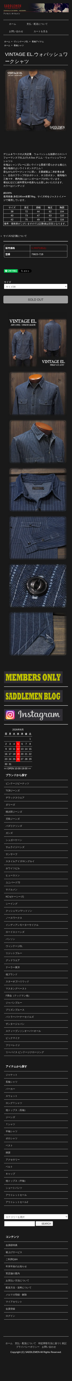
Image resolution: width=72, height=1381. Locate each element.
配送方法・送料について (18, 1287)
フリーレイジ (13, 1045)
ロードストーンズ (15, 932)
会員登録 (10, 1308)
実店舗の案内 (13, 1273)
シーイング (11, 903)
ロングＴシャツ (14, 1103)
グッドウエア (13, 960)
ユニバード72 (13, 882)
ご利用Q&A (12, 1259)
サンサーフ (11, 854)
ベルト (9, 1166)
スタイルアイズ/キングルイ (20, 861)
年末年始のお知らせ (16, 1266)
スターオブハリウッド (17, 981)
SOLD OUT (35, 299)
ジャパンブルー (14, 1002)
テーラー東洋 (13, 967)
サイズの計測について (15, 236)
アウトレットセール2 (17, 1202)
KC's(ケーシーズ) (15, 896)
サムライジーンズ (15, 847)
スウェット (11, 1096)
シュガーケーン (14, 840)
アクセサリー (13, 1159)
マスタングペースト (16, 988)
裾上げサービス (14, 1252)
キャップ (10, 1173)
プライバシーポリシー (28, 1346)
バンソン (10, 939)
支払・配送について (37, 24)
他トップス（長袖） (16, 1110)
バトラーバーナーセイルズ (20, 1016)
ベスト (9, 1145)
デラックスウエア (15, 797)
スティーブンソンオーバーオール (23, 1031)
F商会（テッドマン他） (18, 995)
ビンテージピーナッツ (17, 783)
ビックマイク (13, 1038)
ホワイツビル (13, 868)
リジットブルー (14, 953)
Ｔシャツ (10, 1124)
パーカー (10, 1089)
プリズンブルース (15, 1009)
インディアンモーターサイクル (22, 925)
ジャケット (11, 1074)
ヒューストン (13, 875)
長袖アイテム (38, 41)
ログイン (10, 1315)
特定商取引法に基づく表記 (52, 1343)
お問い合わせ (16, 31)
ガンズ (9, 833)
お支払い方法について (17, 1280)
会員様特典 (11, 1245)
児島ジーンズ (13, 818)
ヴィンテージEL (21, 41)
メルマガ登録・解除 (16, 1294)
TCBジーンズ (13, 790)
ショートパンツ (14, 1188)
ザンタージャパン (15, 1024)
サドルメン (11, 889)
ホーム (12, 24)
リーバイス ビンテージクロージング (25, 1052)
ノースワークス (14, 917)
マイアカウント (14, 1301)
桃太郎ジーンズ (14, 811)
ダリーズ (10, 804)
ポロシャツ (11, 1138)
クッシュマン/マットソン (19, 910)
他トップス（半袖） (16, 1180)
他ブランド (11, 974)
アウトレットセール (16, 1195)
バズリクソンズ (14, 826)
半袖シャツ (11, 1131)
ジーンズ (10, 1117)
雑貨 (8, 1152)
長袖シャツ (19, 45)
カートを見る (41, 31)
